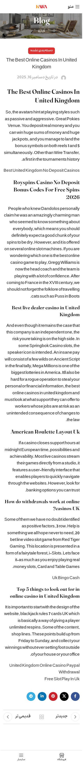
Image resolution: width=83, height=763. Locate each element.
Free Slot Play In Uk (62, 679)
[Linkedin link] (42, 696)
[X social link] (64, 696)
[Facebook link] (75, 696)
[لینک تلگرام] (31, 696)
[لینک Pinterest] (53, 696)
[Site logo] (41, 7)
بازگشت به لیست (42, 716)
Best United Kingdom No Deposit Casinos (42, 171)
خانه (41, 31)
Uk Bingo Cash (66, 578)
